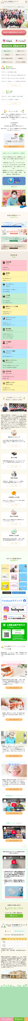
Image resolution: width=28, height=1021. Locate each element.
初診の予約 (14, 916)
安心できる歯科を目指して (7, 58)
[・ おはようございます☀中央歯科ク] (14, 586)
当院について (20, 51)
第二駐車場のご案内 (9, 72)
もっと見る (14, 85)
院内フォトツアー (20, 54)
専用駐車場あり (20, 931)
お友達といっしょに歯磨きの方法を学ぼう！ (14, 81)
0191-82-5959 (14, 908)
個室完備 (8, 931)
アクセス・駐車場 (20, 62)
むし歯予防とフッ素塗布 (10, 99)
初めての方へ (7, 51)
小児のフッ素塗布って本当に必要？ (12, 96)
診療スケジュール (7, 62)
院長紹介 (7, 54)
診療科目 (20, 58)
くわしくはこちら (14, 687)
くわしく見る (14, 445)
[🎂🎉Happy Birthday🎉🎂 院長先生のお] (14, 568)
